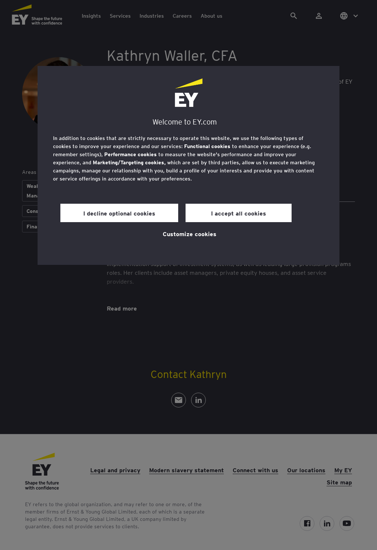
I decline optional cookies (119, 213)
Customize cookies (189, 234)
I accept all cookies (238, 213)
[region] (188, 165)
